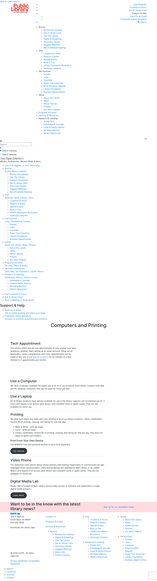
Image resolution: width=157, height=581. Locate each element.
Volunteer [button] (48, 80)
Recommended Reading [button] (54, 47)
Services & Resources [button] (49, 115)
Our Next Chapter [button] (52, 109)
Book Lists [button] (60, 552)
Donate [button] (47, 74)
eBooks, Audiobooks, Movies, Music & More (20, 161)
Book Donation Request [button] (54, 86)
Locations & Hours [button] (52, 53)
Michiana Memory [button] (52, 130)
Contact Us (50, 516)
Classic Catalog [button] (62, 555)
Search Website (9, 154)
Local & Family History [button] (54, 127)
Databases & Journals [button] (54, 124)
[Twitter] (13, 513)
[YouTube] (19, 513)
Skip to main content (9, 1)
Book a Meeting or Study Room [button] (19, 300)
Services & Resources (55, 526)
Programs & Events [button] (47, 112)
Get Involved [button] (44, 71)
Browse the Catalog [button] (53, 30)
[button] (140, 4)
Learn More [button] (18, 495)
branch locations (40, 357)
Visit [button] (41, 50)
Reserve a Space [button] (51, 56)
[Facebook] (11, 513)
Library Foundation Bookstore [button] (57, 65)
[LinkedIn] (15, 513)
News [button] (46, 100)
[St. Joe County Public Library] (20, 8)
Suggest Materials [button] (52, 44)
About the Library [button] (52, 98)
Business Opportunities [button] (54, 92)
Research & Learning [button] (48, 118)
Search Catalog (9, 150)
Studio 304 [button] (49, 121)
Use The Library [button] (51, 36)
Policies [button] (47, 106)
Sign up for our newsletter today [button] (119, 507)
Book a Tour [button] (49, 62)
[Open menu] (146, 138)
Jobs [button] (46, 77)
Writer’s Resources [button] (52, 133)
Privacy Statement (18, 561)
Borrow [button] (42, 27)
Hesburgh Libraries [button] (52, 68)
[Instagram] (17, 513)
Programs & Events (54, 521)
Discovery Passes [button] (52, 42)
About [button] (41, 95)
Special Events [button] (50, 59)
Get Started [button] (18, 451)
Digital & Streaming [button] (52, 39)
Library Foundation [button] (52, 89)
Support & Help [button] (139, 13)
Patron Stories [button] (50, 103)
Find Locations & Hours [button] (15, 294)
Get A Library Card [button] (52, 33)
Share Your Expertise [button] (53, 83)
